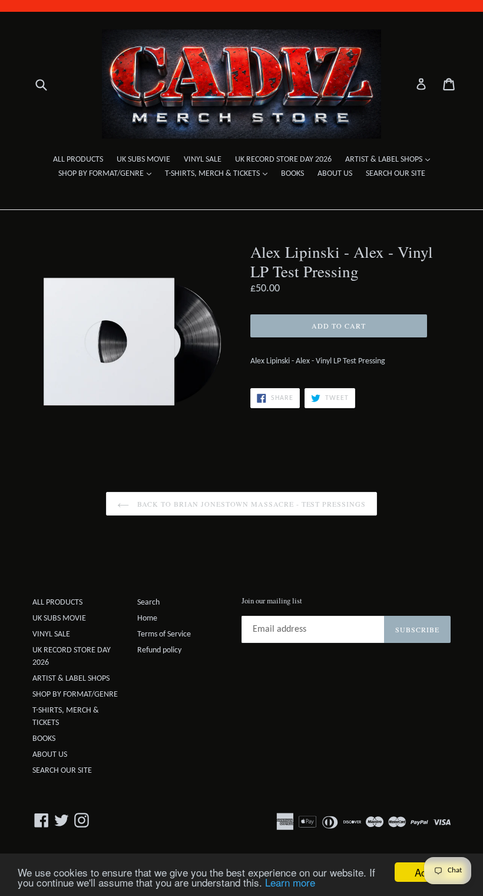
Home (147, 618)
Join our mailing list (272, 601)
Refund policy (159, 650)
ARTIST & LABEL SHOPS (390, 159)
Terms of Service (164, 634)
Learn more (290, 882)
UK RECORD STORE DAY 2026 (283, 159)
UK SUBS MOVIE (143, 159)
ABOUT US (334, 173)
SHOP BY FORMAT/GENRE (107, 173)
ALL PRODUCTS (78, 159)
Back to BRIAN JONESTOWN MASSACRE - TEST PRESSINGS (250, 503)
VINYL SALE (202, 159)
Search (148, 602)
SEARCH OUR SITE (395, 173)
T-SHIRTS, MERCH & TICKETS (219, 173)
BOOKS (292, 173)
